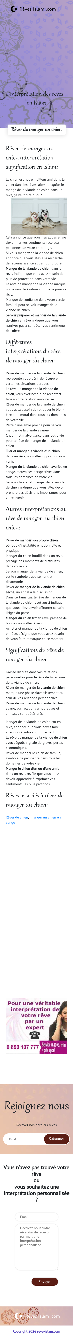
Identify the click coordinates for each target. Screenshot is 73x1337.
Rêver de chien (17, 817)
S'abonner (56, 1139)
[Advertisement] (36, 54)
